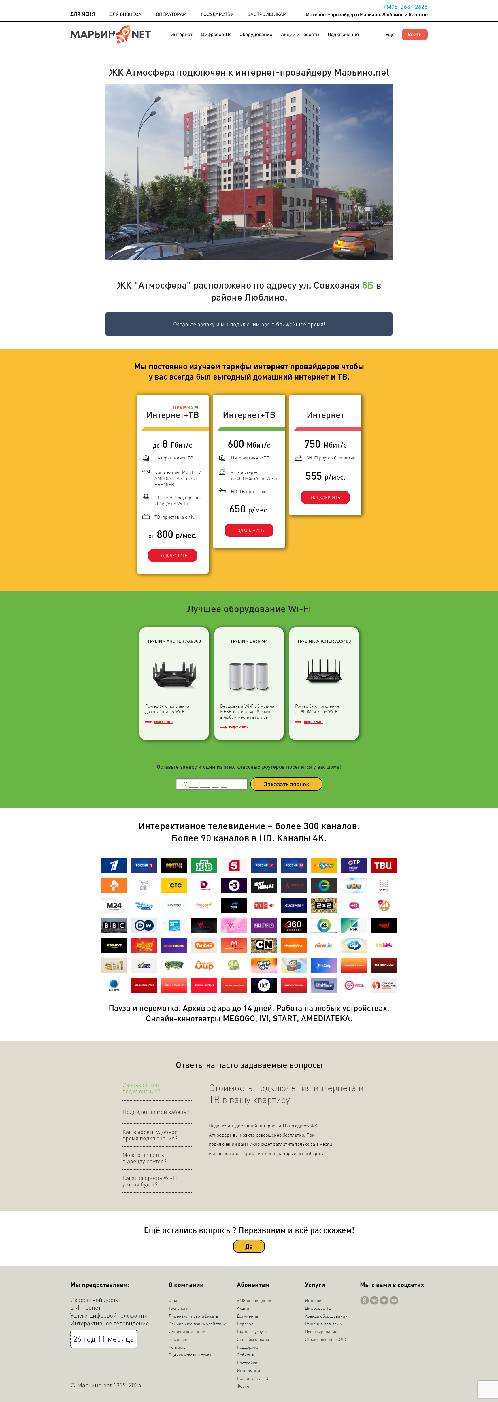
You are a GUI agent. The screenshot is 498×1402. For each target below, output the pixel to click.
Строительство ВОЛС (325, 1339)
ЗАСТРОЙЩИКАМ (267, 14)
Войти (415, 34)
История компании (187, 1331)
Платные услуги (252, 1331)
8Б (368, 285)
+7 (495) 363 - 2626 (404, 7)
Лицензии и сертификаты (194, 1316)
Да (249, 1246)
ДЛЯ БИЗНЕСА (125, 14)
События (245, 1355)
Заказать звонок (286, 784)
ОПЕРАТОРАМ (171, 14)
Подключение (343, 34)
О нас (174, 1300)
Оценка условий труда (190, 1355)
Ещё (390, 34)
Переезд (245, 1323)
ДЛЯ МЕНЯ (82, 14)
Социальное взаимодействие (197, 1323)
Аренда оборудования (326, 1316)
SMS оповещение (254, 1300)
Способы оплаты (253, 1339)
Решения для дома (323, 1323)
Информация (250, 1370)
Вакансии (178, 1339)
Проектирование (321, 1331)
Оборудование (255, 34)
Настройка (247, 1362)
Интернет (182, 34)
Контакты (177, 1347)
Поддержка (248, 1347)
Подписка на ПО (252, 1378)
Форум (243, 1386)
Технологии (180, 1308)
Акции (243, 1308)
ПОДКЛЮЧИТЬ (172, 555)
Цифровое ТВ (216, 34)
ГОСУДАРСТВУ (217, 14)
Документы (247, 1316)
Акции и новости (300, 34)
